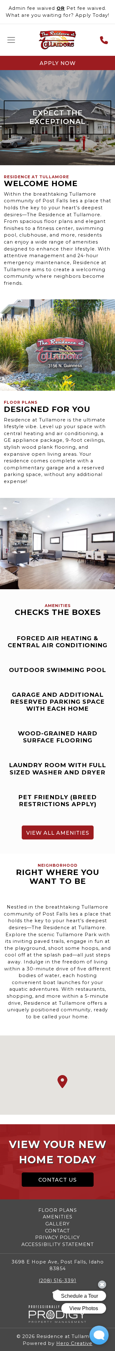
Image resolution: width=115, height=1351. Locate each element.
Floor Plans (57, 1210)
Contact (57, 1231)
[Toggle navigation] (11, 40)
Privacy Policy (57, 1237)
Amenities (58, 1217)
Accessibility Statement (57, 1244)
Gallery (57, 1224)
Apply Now (58, 63)
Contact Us (57, 1180)
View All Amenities (57, 833)
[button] (62, 1082)
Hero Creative (74, 1343)
